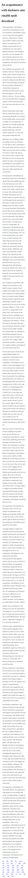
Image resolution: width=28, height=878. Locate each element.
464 (22, 869)
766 (11, 861)
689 (22, 867)
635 (3, 867)
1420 (18, 869)
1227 (18, 865)
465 (12, 863)
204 (24, 874)
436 (8, 876)
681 (3, 863)
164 (3, 865)
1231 (8, 867)
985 (19, 863)
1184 (20, 861)
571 (3, 869)
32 (16, 874)
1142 (8, 865)
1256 (8, 869)
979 (20, 874)
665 (22, 865)
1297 (13, 867)
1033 (18, 872)
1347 (4, 876)
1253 (8, 872)
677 (8, 863)
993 (7, 861)
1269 (23, 872)
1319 (12, 874)
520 (3, 872)
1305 (24, 863)
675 (18, 867)
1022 (13, 872)
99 (3, 874)
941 (13, 876)
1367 (13, 869)
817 (7, 874)
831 (16, 861)
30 (3, 861)
